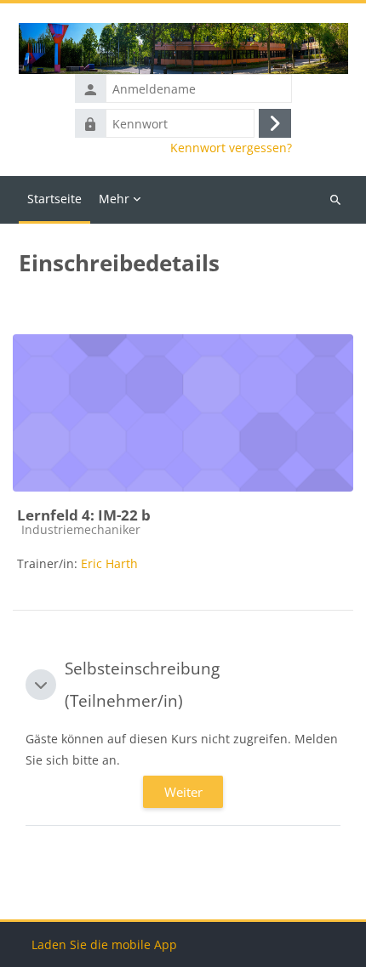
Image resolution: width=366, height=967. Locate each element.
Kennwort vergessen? (231, 148)
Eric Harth (109, 563)
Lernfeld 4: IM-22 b (84, 515)
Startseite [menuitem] (54, 199)
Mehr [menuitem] (114, 199)
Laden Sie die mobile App (104, 944)
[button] (41, 684)
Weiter (183, 791)
